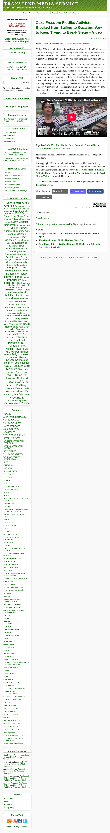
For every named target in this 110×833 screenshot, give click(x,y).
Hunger (26, 277)
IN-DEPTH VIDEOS (10, 727)
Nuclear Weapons (17, 329)
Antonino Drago (9, 783)
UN (17, 378)
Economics (21, 242)
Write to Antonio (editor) (78, 13)
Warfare (18, 394)
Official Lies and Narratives (18, 332)
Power (18, 348)
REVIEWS (7, 616)
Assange (8, 211)
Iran (27, 295)
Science (10, 360)
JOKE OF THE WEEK (11, 721)
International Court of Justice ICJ (18, 286)
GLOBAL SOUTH (10, 534)
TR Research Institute (11, 185)
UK (24, 375)
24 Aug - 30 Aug (17, 53)
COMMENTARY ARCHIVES (14, 736)
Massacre (9, 315)
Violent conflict (22, 388)
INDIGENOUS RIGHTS (12, 605)
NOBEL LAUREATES (11, 438)
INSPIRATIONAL (9, 706)
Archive (32, 13)
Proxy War (9, 352)
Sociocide (8, 366)
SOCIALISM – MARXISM (13, 587)
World (17, 403)
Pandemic (13, 342)
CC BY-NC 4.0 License (98, 208)
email (59, 191)
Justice (20, 307)
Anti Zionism (9, 209)
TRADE (6, 651)
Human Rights (13, 276)
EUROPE (7, 528)
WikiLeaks (8, 403)
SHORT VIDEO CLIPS (12, 730)
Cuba (27, 231)
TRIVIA (6, 671)
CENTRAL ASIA (9, 525)
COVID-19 (12, 228)
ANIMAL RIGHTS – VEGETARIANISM (10, 693)
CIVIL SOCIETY (9, 680)
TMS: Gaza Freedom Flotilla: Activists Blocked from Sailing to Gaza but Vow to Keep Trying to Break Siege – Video (71, 173)
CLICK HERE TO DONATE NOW (17, 24)
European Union (12, 254)
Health (25, 270)
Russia (23, 357)
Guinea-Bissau (92, 145)
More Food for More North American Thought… (16, 757)
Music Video (9, 324)
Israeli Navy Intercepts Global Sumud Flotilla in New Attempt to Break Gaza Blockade (70, 245)
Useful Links (8, 799)
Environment (13, 248)
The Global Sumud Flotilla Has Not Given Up (61, 240)
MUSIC (6, 677)
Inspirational (10, 285)
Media (18, 315)
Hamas (17, 270)
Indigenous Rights (12, 283)
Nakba (18, 324)
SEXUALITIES (8, 686)
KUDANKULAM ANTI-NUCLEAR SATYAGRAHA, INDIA (16, 664)
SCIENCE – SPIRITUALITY (13, 700)
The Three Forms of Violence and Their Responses (16, 764)
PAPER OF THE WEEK (12, 426)
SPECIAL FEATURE (11, 630)
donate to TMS (73, 181)
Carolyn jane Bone (10, 755)
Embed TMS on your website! (17, 827)
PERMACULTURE (10, 660)
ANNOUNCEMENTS (11, 429)
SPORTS (6, 703)
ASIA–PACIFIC (9, 503)
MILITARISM (8, 465)
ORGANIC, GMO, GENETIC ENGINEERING (14, 612)
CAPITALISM (8, 581)
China (19, 216)
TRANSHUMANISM (11, 636)
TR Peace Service (10, 182)
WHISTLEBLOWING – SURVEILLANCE (11, 601)
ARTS (5, 639)
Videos (54, 13)
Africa (18, 203)
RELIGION (7, 633)
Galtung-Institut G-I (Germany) (15, 191)
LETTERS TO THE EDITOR (14, 689)
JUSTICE (7, 495)
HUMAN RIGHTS (10, 471)
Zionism (25, 403)
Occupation (10, 331)
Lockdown (21, 313)
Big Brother (24, 211)
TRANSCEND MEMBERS (13, 454)
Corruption (24, 225)
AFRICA (6, 480)
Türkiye (56, 148)
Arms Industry (23, 208)
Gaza (9, 262)
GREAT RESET (9, 645)
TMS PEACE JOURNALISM (14, 435)
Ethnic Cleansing (18, 250)
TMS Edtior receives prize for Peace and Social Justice (14, 154)
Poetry (23, 346)
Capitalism (10, 216)
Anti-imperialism (22, 206)
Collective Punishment (21, 219)
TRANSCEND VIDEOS (12, 423)
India (24, 280)
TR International (9, 173)
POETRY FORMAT (10, 715)
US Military (20, 385)
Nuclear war (24, 327)
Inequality (25, 283)
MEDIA (6, 531)
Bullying (25, 213)
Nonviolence (11, 327)
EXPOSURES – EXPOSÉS (13, 590)
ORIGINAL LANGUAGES (13, 724)
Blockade (45, 145)
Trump (18, 375)
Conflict (23, 221)
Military (16, 318)
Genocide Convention (17, 265)
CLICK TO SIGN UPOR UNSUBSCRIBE (17, 68)
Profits (26, 349)
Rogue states (12, 357)
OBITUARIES (8, 718)
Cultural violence (17, 234)
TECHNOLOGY (9, 474)
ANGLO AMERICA (10, 489)
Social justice (22, 362)
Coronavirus (11, 224)
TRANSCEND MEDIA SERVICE (41, 3)
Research (25, 354)
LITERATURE (8, 674)
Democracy (13, 237)
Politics (9, 348)
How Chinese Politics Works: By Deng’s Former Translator (15, 120)
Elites (21, 245)
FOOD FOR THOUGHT (12, 709)
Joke (23, 305)
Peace (23, 343)
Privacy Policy (8, 808)
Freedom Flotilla (59, 145)
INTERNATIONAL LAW (12, 558)
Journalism (9, 307)
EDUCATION (8, 522)
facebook (96, 191)
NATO (26, 323)
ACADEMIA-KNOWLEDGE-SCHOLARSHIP (14, 574)
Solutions (18, 366)
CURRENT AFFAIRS (11, 683)
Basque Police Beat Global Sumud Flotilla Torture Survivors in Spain (69, 235)
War (8, 391)
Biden (15, 211)
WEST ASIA (7, 570)
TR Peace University (11, 179)
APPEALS (7, 545)
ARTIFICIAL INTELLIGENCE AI (15, 578)
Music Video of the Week (13, 744)
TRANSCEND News (11, 420)
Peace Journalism (43, 13)
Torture (10, 375)
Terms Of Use (8, 802)
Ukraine (10, 378)
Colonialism (12, 222)
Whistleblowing (14, 400)
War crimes (17, 391)
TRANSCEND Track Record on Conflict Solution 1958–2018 (15, 160)
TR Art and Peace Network (13, 176)
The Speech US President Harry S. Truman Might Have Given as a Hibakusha (16, 778)
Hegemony (12, 273)
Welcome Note (9, 141)
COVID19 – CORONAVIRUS (14, 697)
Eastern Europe (22, 240)
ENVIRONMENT (9, 584)
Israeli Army (13, 302)
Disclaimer (7, 805)
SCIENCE (7, 627)
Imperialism (14, 279)
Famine (25, 255)
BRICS (17, 213)
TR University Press (11, 188)
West (27, 394)
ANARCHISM (8, 657)
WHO (24, 400)
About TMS (63, 13)
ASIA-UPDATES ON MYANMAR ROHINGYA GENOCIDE (15, 510)
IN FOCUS (7, 477)
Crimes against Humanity (16, 229)
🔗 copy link (43, 197)
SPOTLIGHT (8, 542)
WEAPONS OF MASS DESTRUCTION (11, 458)
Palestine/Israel (17, 340)
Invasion (20, 295)
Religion (16, 354)
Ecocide (10, 243)
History (23, 273)
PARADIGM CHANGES (12, 608)
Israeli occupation (17, 303)
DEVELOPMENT (9, 654)
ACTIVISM (7, 483)
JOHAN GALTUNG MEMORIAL (15, 417)
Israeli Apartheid (21, 298)
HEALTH (6, 597)
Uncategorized (9, 733)
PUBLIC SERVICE (10, 668)
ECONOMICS (8, 648)
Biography (9, 213)
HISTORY (7, 594)
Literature (11, 313)
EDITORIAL (7, 414)
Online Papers (9, 135)
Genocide (21, 262)
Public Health (22, 351)
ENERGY (7, 506)
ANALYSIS (7, 468)
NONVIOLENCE (9, 451)
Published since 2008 (86, 257)
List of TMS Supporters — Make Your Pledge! (17, 40)
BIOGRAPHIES (9, 432)
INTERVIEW (8, 642)
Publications (8, 138)
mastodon (79, 191)
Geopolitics (13, 267)
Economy (13, 246)
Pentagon (13, 345)
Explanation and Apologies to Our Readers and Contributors (17, 771)
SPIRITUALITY (9, 712)
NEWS (6, 492)
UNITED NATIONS (10, 567)
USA (20, 382)
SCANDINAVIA (9, 561)
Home (25, 13)
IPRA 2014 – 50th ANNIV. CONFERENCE (13, 740)
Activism (10, 202)
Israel (9, 298)
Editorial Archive (9, 132)
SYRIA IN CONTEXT (11, 564)
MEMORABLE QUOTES (12, 486)
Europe (22, 252)
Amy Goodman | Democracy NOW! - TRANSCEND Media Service (62, 43)
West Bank (17, 397)
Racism (7, 354)
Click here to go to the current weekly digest (57, 224)
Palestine (21, 337)
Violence (9, 388)
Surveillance (22, 372)
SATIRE (6, 619)
